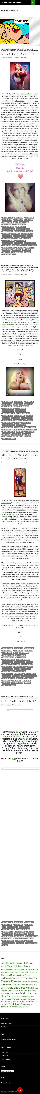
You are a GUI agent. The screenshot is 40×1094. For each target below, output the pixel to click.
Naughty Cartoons (8, 240)
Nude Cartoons (21, 240)
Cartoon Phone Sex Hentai (11, 2)
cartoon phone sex (26, 49)
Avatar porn (29, 219)
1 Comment (31, 462)
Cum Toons (6, 233)
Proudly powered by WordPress (9, 1091)
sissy (2, 1004)
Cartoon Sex (5, 50)
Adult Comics (19, 217)
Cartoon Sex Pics (7, 231)
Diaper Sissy (4, 1055)
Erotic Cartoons (27, 233)
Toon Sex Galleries (17, 252)
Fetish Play (13, 50)
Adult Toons (29, 217)
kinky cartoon (18, 990)
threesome (27, 341)
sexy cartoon (26, 94)
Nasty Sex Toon (26, 238)
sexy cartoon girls (21, 317)
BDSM (15, 222)
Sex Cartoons (7, 245)
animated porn (19, 970)
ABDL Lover (4, 1052)
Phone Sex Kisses (6, 1023)
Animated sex (5, 49)
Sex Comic (16, 245)
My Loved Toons (7, 238)
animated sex (31, 969)
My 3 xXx (30, 236)
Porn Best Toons (7, 243)
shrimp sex (20, 247)
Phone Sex (26, 50)
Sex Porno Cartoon (8, 247)
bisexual (11, 324)
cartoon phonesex (8, 226)
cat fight (29, 231)
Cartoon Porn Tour (8, 229)
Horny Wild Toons (19, 236)
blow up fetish (24, 222)
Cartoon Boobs (20, 224)
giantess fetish (7, 236)
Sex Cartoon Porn (30, 243)
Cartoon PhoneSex (21, 57)
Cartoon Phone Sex (17, 270)
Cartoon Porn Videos (23, 229)
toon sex (29, 1004)
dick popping (15, 233)
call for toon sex (8, 224)
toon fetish (26, 249)
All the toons (18, 219)
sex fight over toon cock (29, 245)
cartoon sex (26, 738)
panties (25, 320)
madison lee (17, 705)
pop (14, 758)
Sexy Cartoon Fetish (18, 54)
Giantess (20, 50)
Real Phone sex (5, 1059)
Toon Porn (34, 50)
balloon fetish (19, 101)
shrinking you (30, 247)
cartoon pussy (34, 981)
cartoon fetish (24, 119)
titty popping (16, 249)
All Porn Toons (7, 219)
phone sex (20, 996)
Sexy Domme (5, 1027)
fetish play (34, 988)
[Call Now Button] (20, 1090)
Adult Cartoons (7, 217)
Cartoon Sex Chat (6, 1083)
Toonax (27, 252)
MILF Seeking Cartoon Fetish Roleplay (19, 456)
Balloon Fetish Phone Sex (8, 1039)
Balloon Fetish (15, 49)
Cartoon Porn (20, 226)
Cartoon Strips (19, 231)
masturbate (6, 517)
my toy (17, 238)
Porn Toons (18, 243)
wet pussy (12, 514)
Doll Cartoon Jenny (18, 701)
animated (8, 736)
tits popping (6, 249)
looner (15, 734)
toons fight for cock (9, 254)
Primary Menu (37, 2)
